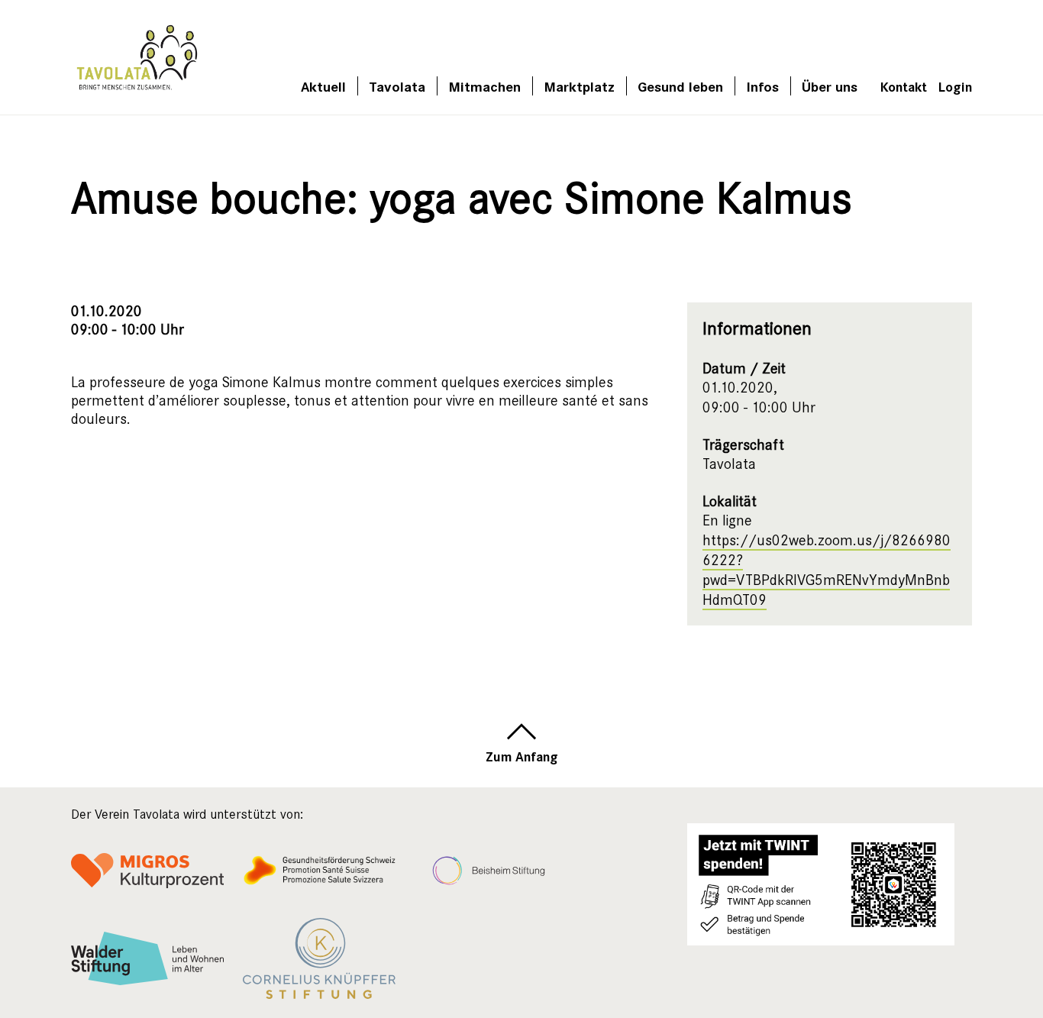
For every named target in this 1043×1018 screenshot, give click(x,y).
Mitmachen (484, 86)
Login (955, 85)
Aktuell (323, 86)
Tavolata (397, 86)
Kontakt (903, 85)
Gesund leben (680, 86)
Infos (762, 86)
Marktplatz (579, 86)
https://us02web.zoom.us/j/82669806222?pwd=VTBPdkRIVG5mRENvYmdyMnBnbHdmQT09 (826, 570)
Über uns (829, 86)
